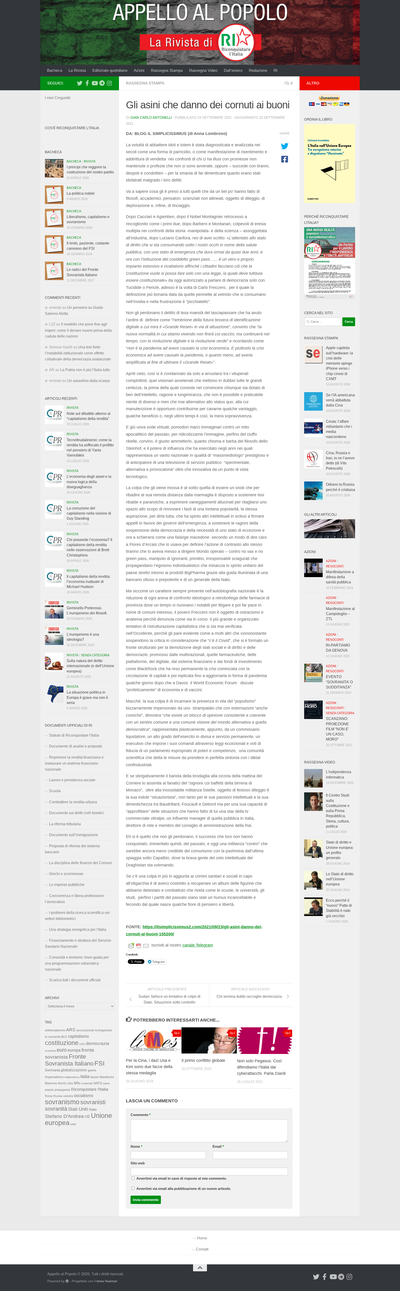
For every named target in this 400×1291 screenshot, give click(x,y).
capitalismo (78, 1036)
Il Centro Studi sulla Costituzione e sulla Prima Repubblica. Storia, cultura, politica (338, 810)
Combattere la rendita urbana (73, 802)
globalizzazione (74, 1070)
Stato (93, 1109)
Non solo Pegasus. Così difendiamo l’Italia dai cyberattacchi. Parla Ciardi (261, 1067)
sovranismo (62, 1102)
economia (50, 1050)
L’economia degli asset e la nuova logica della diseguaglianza (89, 482)
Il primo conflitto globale (203, 1060)
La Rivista (77, 70)
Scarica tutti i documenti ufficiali (75, 980)
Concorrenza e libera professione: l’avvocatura (75, 899)
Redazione (258, 70)
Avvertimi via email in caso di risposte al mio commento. (181, 1178)
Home (202, 1238)
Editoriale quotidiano (109, 70)
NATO (98, 1083)
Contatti (202, 1249)
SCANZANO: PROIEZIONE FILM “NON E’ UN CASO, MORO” (337, 729)
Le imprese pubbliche (66, 885)
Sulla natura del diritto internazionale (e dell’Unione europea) (90, 666)
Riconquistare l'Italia (89, 1089)
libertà (62, 1083)
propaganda (62, 1089)
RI (276, 70)
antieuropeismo (55, 1030)
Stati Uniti (78, 1109)
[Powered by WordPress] (67, 1281)
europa (74, 1050)
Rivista (90, 161)
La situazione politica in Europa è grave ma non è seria (87, 697)
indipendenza (72, 1077)
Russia (57, 1095)
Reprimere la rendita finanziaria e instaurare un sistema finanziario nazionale (74, 763)
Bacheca (54, 70)
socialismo (83, 1095)
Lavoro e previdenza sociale (72, 780)
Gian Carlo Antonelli (151, 117)
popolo (49, 1089)
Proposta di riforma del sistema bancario (72, 849)
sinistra (68, 1096)
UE (87, 1116)
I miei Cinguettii (57, 98)
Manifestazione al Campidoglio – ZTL (340, 614)
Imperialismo (54, 1077)
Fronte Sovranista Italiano (69, 1060)
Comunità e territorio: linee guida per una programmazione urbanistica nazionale (77, 963)
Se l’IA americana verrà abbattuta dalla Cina (340, 400)
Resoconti (335, 566)
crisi (82, 1044)
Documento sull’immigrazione (73, 835)
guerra (92, 1070)
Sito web (138, 1163)
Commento (141, 1115)
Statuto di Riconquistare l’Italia (74, 735)
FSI (99, 1063)
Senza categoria (95, 655)
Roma (49, 1096)
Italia (85, 1076)
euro (62, 1050)
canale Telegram (197, 945)
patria (106, 1083)
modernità (87, 1083)
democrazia (97, 1043)
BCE (64, 1036)
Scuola (55, 791)
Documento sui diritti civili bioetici (76, 813)
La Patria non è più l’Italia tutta (85, 370)
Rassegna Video (203, 70)
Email (218, 1146)
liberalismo (107, 1077)
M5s (77, 1083)
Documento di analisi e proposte (75, 746)
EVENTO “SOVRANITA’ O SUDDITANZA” (339, 682)
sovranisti (93, 1102)
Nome (136, 1146)
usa (73, 1124)
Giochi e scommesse (66, 874)
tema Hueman (107, 1281)
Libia (70, 1083)
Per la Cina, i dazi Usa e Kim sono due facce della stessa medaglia (149, 1066)
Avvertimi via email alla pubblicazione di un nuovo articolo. (183, 1189)
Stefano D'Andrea (64, 1116)
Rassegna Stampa (167, 70)
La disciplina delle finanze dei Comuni (80, 863)
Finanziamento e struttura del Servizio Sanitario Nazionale (78, 943)
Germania (52, 1070)
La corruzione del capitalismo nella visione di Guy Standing (89, 513)
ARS (70, 1029)
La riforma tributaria (65, 824)
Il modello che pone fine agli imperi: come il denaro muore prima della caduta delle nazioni (78, 330)
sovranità (56, 1109)
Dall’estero (233, 70)
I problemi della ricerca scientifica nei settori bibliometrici (77, 916)
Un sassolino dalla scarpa (88, 381)
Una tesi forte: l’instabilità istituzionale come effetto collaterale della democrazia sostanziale (78, 353)
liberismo (51, 1083)
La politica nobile (81, 193)
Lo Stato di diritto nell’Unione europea (339, 879)
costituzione (61, 1042)
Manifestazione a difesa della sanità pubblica (340, 577)
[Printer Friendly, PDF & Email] (138, 945)
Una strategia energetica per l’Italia (77, 930)
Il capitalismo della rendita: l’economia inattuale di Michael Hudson (88, 582)
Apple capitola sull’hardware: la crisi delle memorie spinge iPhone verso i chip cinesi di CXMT (339, 363)
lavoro (95, 1077)
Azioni (139, 70)
